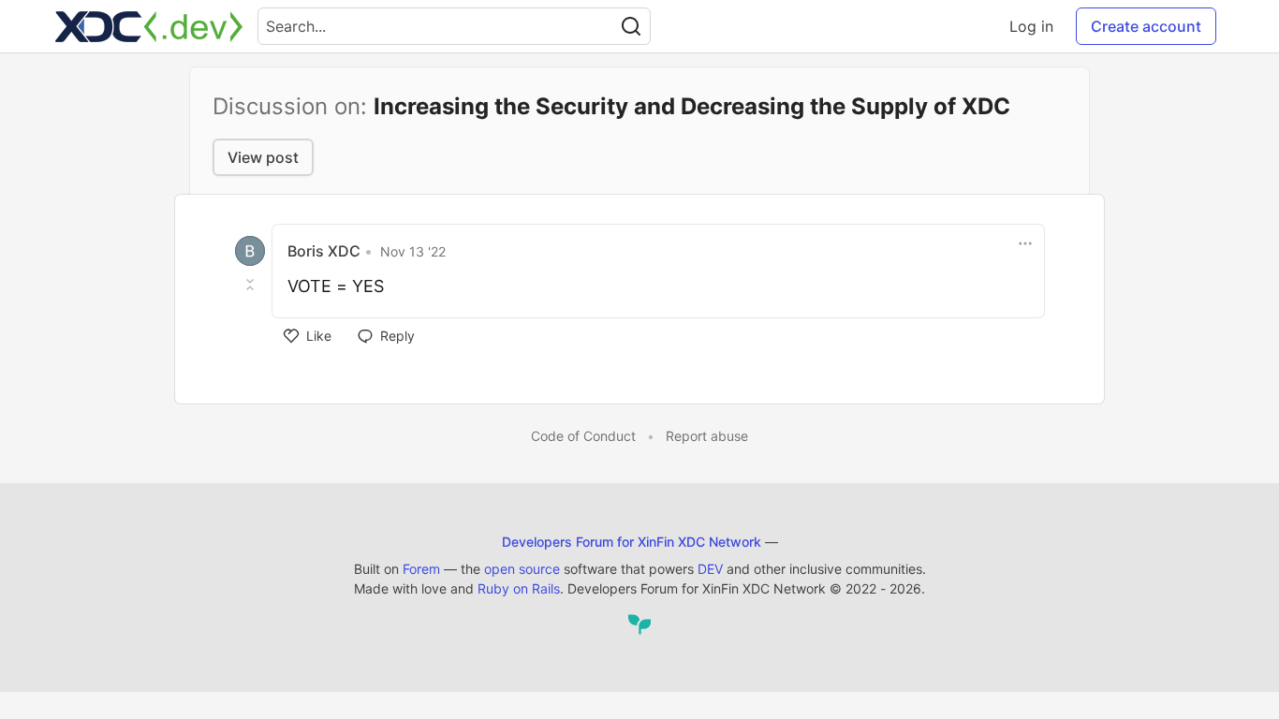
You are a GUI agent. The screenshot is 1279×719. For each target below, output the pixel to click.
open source (522, 569)
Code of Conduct (583, 436)
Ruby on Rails (519, 588)
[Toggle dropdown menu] (1025, 243)
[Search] (631, 26)
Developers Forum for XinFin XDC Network (631, 542)
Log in (1031, 26)
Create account (1146, 26)
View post (263, 157)
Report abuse (707, 436)
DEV (710, 569)
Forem (421, 569)
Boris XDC (323, 251)
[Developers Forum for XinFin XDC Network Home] (149, 26)
